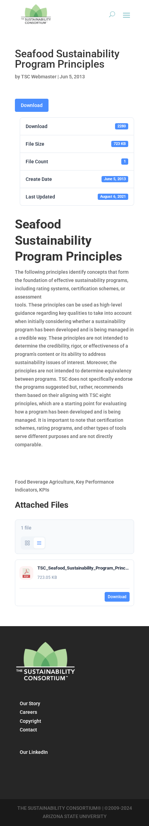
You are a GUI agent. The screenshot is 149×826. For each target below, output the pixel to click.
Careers (28, 712)
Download (32, 105)
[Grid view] (27, 542)
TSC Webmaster (38, 76)
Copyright (30, 721)
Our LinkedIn (34, 752)
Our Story (30, 703)
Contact (28, 729)
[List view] (39, 542)
